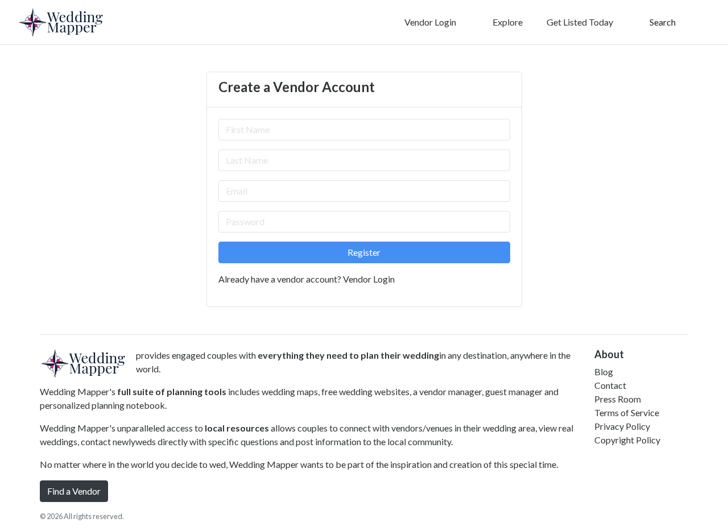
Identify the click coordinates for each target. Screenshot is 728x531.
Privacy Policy (622, 426)
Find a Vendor (74, 491)
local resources (237, 427)
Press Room (617, 398)
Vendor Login (429, 21)
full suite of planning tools (171, 391)
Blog (603, 371)
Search (662, 21)
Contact (610, 385)
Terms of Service (626, 412)
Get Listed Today (580, 21)
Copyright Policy (627, 439)
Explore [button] (507, 21)
